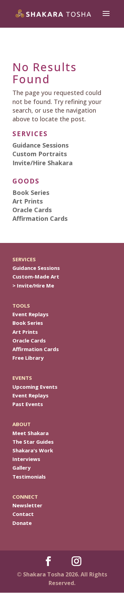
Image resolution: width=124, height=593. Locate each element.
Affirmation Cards (35, 349)
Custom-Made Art (35, 276)
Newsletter (27, 505)
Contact (23, 513)
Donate (22, 522)
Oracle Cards (29, 340)
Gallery (21, 467)
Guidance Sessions (36, 267)
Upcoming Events (35, 386)
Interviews (26, 458)
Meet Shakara (30, 433)
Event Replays (30, 314)
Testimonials (29, 476)
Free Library (28, 357)
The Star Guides (33, 441)
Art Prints (25, 331)
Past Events (27, 404)
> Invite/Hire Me (33, 285)
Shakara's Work (32, 450)
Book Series (27, 322)
